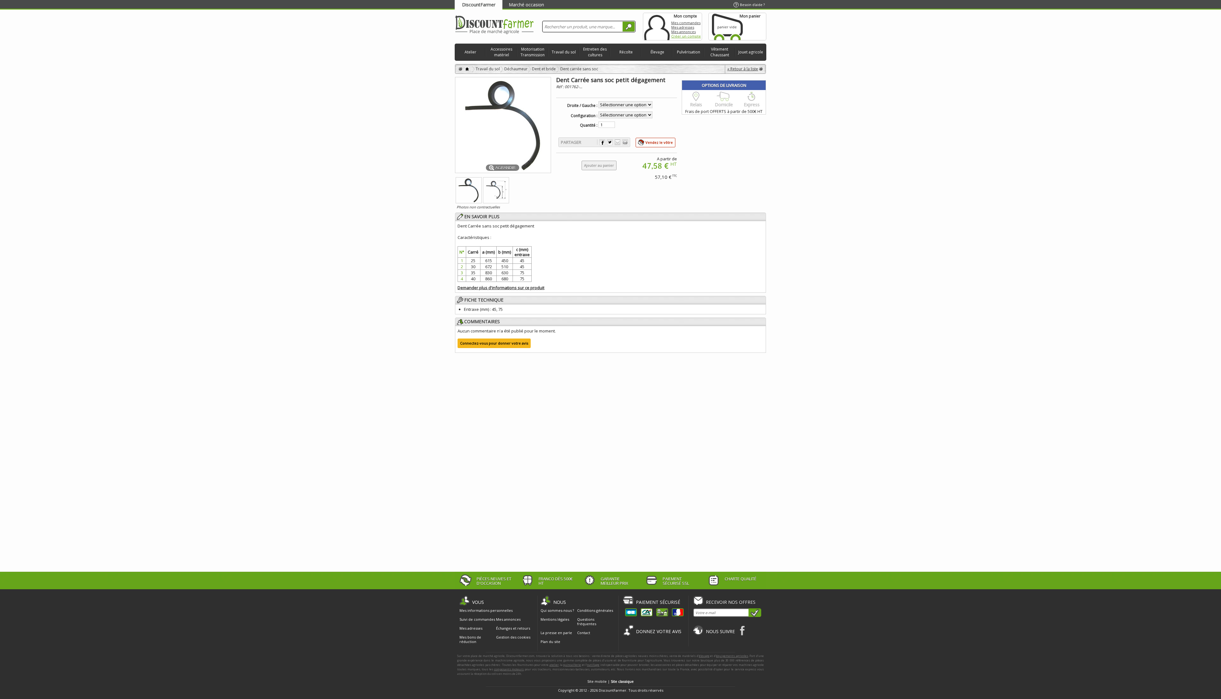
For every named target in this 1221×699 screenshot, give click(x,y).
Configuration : (584, 115)
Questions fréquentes (586, 621)
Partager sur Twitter (610, 142)
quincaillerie (572, 665)
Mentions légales (555, 619)
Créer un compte (686, 36)
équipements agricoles (732, 656)
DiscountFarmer (478, 5)
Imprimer (625, 142)
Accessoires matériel (501, 52)
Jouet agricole (750, 52)
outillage (593, 665)
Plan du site (550, 641)
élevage (704, 656)
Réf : (560, 86)
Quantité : (588, 125)
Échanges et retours (513, 628)
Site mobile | (610, 681)
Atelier (470, 52)
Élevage (657, 52)
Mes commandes (685, 22)
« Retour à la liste (742, 69)
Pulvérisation (688, 52)
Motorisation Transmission (533, 52)
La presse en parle (556, 632)
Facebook (742, 630)
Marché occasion (526, 5)
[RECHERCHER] (628, 26)
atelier (554, 665)
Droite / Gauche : (582, 105)
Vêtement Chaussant (719, 52)
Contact (583, 632)
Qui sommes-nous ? (557, 610)
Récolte (626, 52)
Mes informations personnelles (486, 610)
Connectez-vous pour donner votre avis (494, 343)
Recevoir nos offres (730, 602)
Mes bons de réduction (470, 639)
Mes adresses (682, 27)
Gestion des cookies (513, 637)
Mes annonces (683, 31)
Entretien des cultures (595, 52)
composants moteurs (509, 669)
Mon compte (657, 26)
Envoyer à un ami (617, 142)
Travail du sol (564, 52)
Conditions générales (595, 610)
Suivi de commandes (477, 619)
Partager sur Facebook (602, 142)
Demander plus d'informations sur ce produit (501, 287)
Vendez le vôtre (659, 142)
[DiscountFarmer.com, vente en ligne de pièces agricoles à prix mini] (494, 25)
